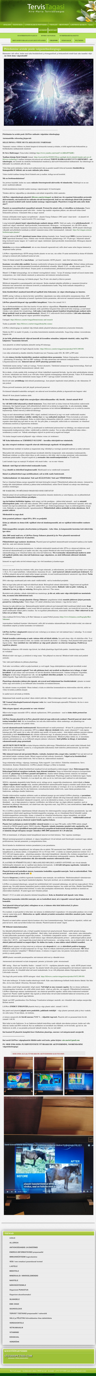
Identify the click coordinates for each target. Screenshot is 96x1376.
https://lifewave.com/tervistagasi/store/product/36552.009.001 (62, 349)
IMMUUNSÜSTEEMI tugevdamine (23, 1257)
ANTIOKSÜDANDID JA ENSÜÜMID (24, 1247)
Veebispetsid (62, 1374)
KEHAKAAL (14, 1337)
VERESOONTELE (17, 1323)
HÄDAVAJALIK (66, 40)
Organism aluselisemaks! (20, 1295)
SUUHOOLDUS (16, 1309)
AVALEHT (7, 24)
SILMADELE (15, 1299)
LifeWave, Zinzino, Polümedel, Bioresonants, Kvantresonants (48, 11)
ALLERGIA (14, 1243)
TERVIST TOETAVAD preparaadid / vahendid (28, 1313)
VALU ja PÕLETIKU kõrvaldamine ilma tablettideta (31, 1318)
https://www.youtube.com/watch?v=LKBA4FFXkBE (55, 153)
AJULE (12, 1238)
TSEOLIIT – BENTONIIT (59, 24)
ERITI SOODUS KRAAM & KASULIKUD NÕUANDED (29, 40)
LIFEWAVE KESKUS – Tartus (81, 24)
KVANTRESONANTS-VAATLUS (27, 35)
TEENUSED (18, 24)
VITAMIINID (14, 1332)
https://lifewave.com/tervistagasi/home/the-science (34, 324)
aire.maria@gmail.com (71, 1040)
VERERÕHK (14, 1342)
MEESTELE (14, 1271)
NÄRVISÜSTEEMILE (18, 1285)
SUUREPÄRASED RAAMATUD (69, 35)
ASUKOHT (43, 30)
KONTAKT (53, 30)
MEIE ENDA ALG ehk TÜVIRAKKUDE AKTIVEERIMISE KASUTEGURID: (38, 1054)
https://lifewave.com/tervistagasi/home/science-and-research (31, 319)
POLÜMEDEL (79, 40)
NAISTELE (14, 1280)
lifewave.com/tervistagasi (41, 197)
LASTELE (14, 1266)
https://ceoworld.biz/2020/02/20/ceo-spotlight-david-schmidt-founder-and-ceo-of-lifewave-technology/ (47, 158)
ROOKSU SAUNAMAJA (48, 35)
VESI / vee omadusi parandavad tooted (26, 1262)
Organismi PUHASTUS (19, 1290)
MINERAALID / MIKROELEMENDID (24, 1276)
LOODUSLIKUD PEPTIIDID (36, 24)
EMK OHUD (14, 1304)
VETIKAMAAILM (16, 1328)
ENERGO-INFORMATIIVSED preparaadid (26, 1252)
